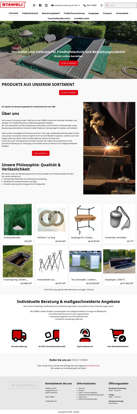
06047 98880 (80, 360)
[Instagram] (34, 5)
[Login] (101, 5)
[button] (30, 234)
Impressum (82, 397)
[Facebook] (40, 5)
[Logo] (13, 4)
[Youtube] (46, 5)
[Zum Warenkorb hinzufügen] (131, 234)
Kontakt (81, 390)
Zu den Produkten (68, 63)
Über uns (81, 388)
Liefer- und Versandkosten (87, 393)
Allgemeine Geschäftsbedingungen (91, 395)
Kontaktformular (93, 366)
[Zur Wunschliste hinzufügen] (127, 234)
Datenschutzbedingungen (87, 399)
